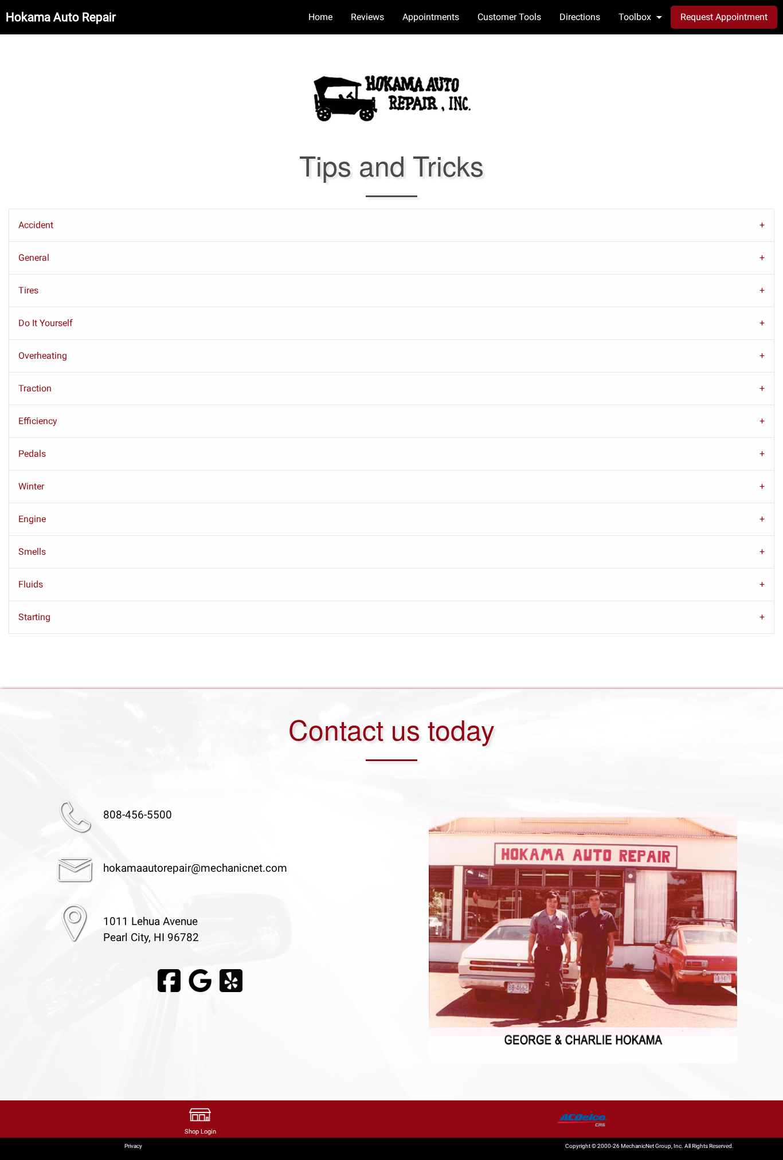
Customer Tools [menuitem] (509, 16)
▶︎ (750, 939)
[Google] (200, 980)
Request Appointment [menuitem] (724, 16)
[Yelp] (231, 980)
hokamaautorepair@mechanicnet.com (195, 868)
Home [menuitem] (320, 16)
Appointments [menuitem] (430, 16)
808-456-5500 (137, 814)
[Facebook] (169, 980)
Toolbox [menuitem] (634, 16)
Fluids (30, 584)
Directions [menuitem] (579, 16)
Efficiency (37, 421)
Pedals (32, 453)
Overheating (42, 355)
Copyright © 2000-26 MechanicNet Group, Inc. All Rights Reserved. (649, 1146)
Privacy (133, 1146)
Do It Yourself (45, 323)
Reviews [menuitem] (367, 16)
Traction (35, 388)
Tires (28, 290)
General (33, 257)
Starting (34, 617)
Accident (35, 225)
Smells (32, 551)
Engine (32, 519)
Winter (31, 486)
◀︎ (415, 939)
